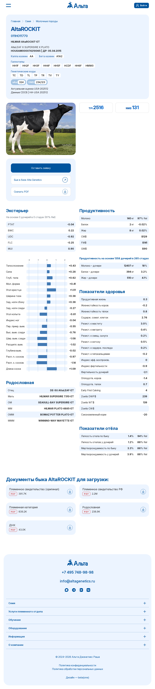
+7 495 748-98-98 (78, 572)
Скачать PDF (21, 191)
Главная (15, 21)
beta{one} (83, 677)
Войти (143, 5)
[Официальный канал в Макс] (66, 590)
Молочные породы (47, 21)
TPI (91, 108)
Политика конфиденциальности (77, 665)
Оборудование (17, 628)
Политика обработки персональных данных (77, 669)
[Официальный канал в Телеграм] (74, 590)
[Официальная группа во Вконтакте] (88, 590)
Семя (28, 21)
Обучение (14, 619)
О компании (15, 644)
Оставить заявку (41, 168)
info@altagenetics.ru (77, 581)
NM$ (129, 108)
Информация (16, 636)
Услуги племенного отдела (25, 611)
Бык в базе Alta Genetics (28, 179)
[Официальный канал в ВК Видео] (81, 590)
